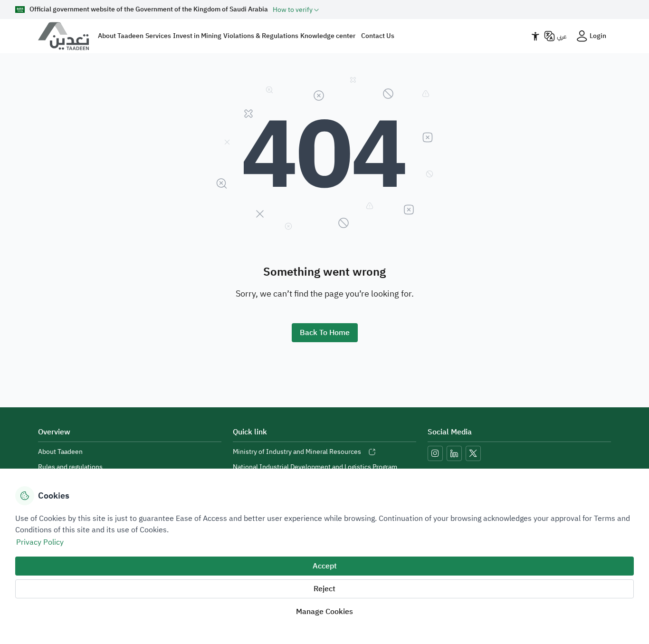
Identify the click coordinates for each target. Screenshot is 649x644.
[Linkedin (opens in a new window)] (454, 453)
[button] (296, 9)
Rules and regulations (70, 467)
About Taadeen (60, 452)
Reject (324, 589)
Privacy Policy (40, 542)
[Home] (67, 36)
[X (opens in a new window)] (473, 453)
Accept (325, 566)
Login (598, 36)
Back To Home (325, 332)
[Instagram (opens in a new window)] (435, 453)
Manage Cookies (324, 611)
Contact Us (377, 36)
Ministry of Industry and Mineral (297, 452)
